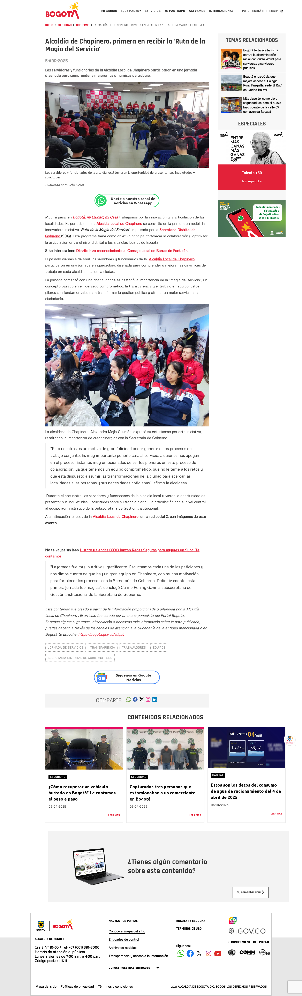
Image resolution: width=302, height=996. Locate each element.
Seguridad (57, 777)
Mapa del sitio (46, 986)
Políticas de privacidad (77, 986)
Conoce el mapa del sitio (127, 931)
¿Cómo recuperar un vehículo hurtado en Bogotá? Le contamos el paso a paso (82, 793)
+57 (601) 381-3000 (84, 947)
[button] (129, 700)
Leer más (114, 815)
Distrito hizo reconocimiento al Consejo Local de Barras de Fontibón (132, 250)
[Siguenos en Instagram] (208, 953)
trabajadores (134, 647)
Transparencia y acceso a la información (138, 956)
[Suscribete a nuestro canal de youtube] (217, 953)
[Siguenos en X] (199, 953)
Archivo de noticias (123, 947)
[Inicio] (62, 10)
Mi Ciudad (65, 25)
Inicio (49, 25)
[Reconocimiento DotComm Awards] (247, 952)
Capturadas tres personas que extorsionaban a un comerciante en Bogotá (162, 793)
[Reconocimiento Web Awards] (264, 952)
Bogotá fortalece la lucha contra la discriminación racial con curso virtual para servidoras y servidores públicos (262, 59)
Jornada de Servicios (65, 647)
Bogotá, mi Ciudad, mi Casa (95, 217)
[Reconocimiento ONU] (232, 952)
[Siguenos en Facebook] (180, 953)
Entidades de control (124, 939)
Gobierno (83, 25)
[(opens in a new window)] (148, 700)
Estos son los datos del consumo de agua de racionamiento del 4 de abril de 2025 (246, 791)
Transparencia (102, 647)
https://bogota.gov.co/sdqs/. (101, 634)
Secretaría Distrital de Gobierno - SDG (80, 657)
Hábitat (217, 775)
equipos (159, 647)
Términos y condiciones (115, 986)
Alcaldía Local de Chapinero (119, 223)
